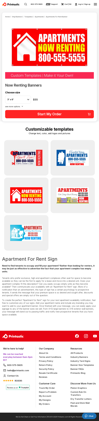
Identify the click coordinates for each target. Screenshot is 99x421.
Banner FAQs (77, 369)
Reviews (43, 377)
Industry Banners (79, 357)
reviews (18, 381)
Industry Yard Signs (80, 361)
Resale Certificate (48, 373)
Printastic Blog (78, 373)
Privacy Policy (46, 361)
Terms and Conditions (50, 357)
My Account (45, 396)
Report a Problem (47, 392)
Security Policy (46, 369)
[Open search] (25, 4)
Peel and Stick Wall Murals (80, 404)
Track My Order (47, 388)
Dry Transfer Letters (81, 399)
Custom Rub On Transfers (78, 393)
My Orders (44, 404)
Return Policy (45, 365)
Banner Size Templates (82, 365)
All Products (77, 353)
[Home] (10, 4)
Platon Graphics (79, 388)
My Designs (45, 400)
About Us (43, 353)
